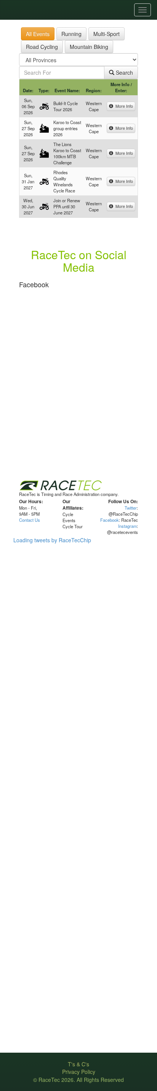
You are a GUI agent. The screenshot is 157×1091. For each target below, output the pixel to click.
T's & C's (78, 1064)
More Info (123, 106)
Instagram (127, 526)
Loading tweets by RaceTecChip (52, 540)
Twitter (131, 508)
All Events (38, 34)
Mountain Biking (89, 46)
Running (71, 34)
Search (123, 72)
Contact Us (29, 520)
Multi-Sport (106, 34)
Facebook (109, 520)
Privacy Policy (78, 1071)
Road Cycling (42, 46)
